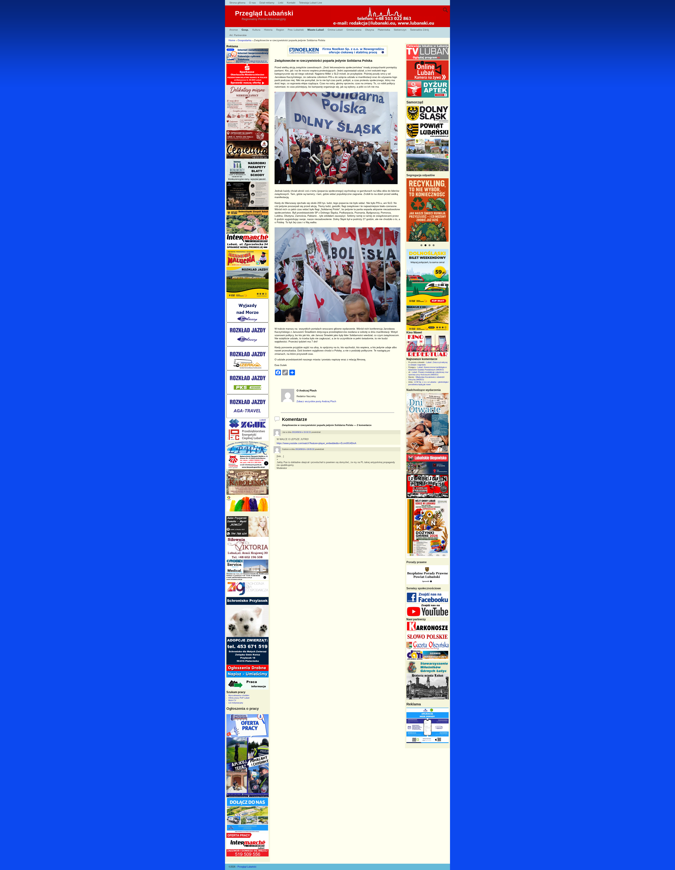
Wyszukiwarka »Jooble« (238, 695)
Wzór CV (232, 700)
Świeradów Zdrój (419, 29)
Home (232, 40)
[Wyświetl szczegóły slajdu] (427, 210)
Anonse (233, 29)
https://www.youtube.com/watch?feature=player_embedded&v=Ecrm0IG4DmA (316, 443)
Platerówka (384, 29)
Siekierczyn (400, 29)
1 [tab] (421, 245)
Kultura (256, 29)
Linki (280, 2)
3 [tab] (429, 245)
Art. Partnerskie (238, 35)
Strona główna (237, 2)
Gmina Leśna (353, 29)
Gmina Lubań (335, 29)
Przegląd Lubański (264, 13)
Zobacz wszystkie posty (316, 401)
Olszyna (369, 29)
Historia (268, 29)
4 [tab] (434, 245)
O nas (252, 2)
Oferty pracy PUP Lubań (238, 698)
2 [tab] (425, 245)
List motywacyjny (235, 703)
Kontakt (291, 2)
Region (280, 29)
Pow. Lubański (296, 29)
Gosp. (245, 29)
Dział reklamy (266, 2)
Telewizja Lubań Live (310, 2)
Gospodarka (244, 40)
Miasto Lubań (315, 29)
